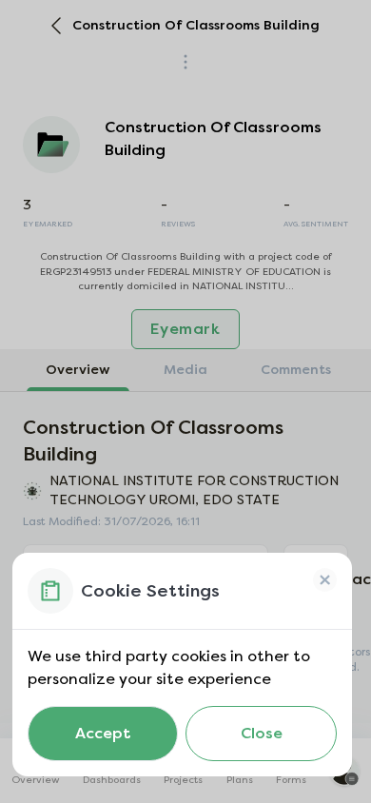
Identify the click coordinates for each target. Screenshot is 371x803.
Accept (102, 733)
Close (262, 733)
